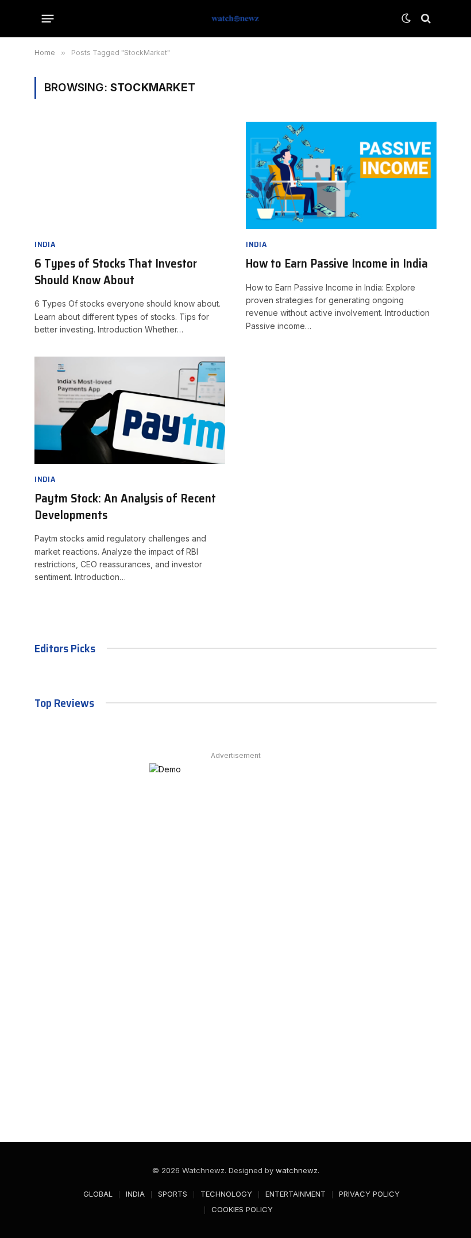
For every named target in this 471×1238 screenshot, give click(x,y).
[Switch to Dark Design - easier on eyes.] (406, 18)
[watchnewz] (235, 19)
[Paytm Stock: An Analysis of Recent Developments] (129, 410)
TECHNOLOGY (226, 1193)
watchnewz (297, 1170)
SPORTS (172, 1193)
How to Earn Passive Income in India (337, 264)
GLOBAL (98, 1193)
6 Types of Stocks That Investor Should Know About (115, 272)
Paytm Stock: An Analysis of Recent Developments (125, 506)
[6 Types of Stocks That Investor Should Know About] (129, 175)
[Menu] (48, 18)
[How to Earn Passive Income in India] (341, 175)
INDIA (135, 1193)
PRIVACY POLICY (369, 1193)
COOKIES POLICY (242, 1209)
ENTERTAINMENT (295, 1193)
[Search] (425, 19)
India (45, 244)
